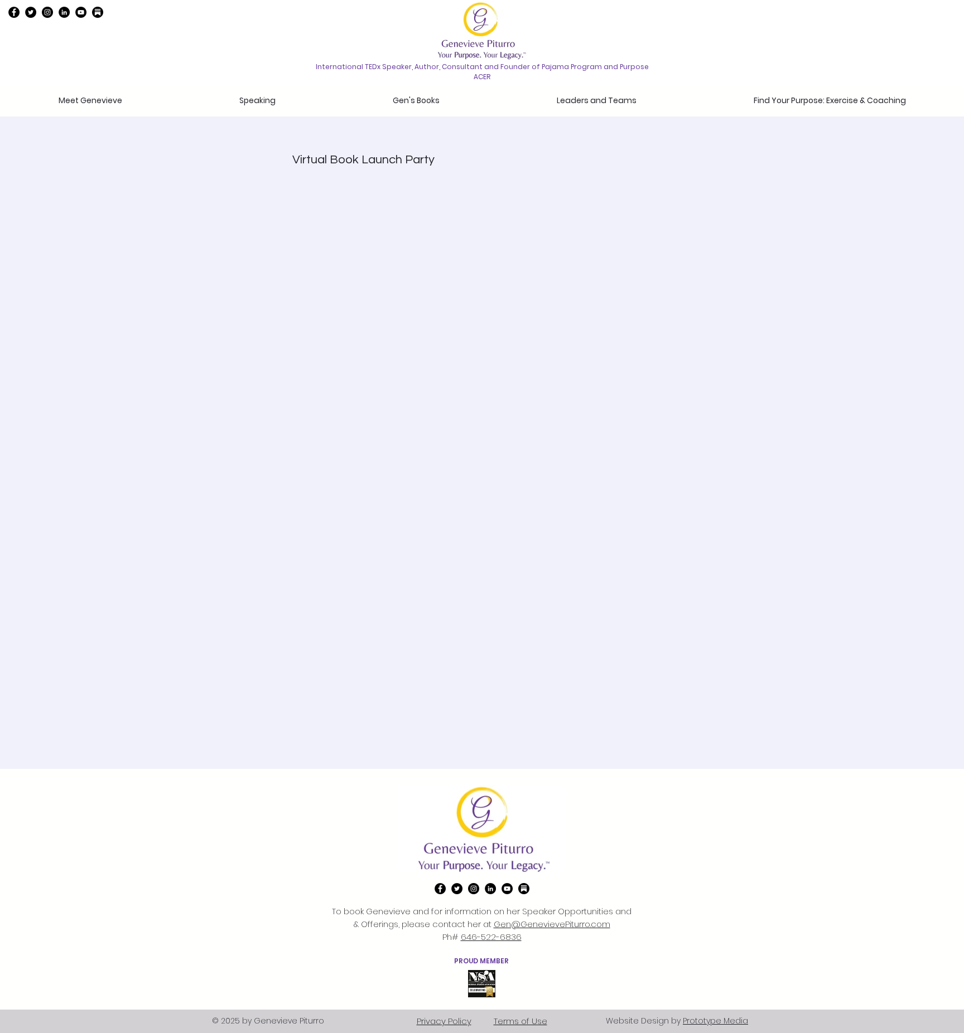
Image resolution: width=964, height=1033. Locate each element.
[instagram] (47, 12)
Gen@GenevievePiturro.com (552, 924)
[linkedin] (64, 12)
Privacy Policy (444, 1021)
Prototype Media (715, 1020)
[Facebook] (14, 12)
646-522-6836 (491, 937)
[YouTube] (80, 12)
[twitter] (30, 12)
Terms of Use (520, 1021)
